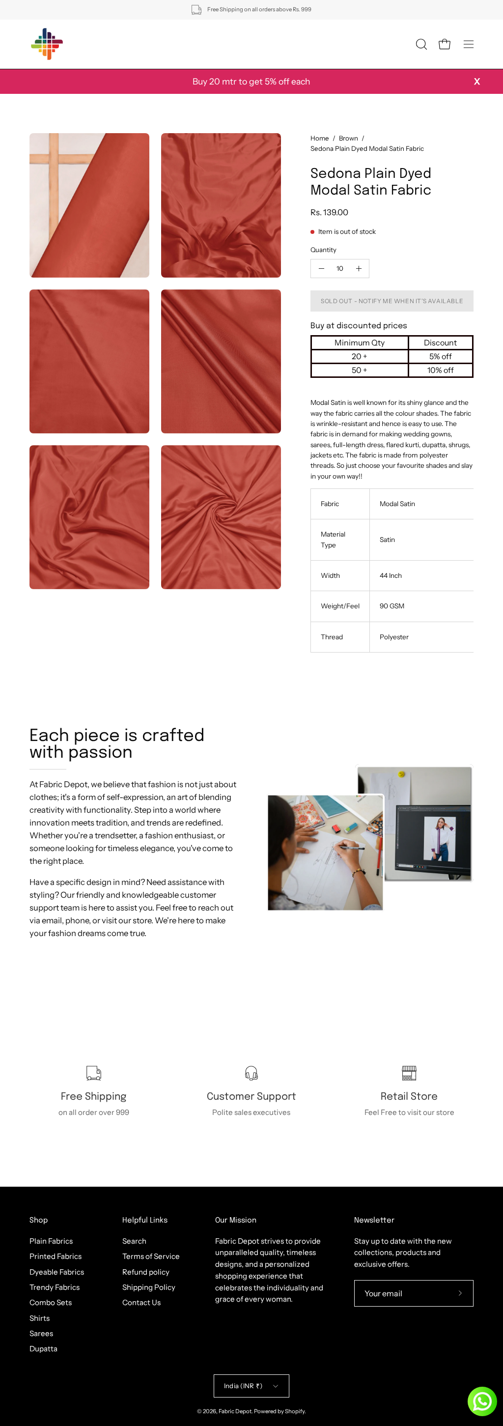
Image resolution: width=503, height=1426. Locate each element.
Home (319, 138)
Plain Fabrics (51, 1241)
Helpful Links (145, 1221)
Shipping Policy (148, 1287)
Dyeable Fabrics (56, 1271)
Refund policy (145, 1271)
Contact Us (141, 1302)
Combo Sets (50, 1302)
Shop (38, 1221)
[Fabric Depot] (46, 44)
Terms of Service (151, 1256)
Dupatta (43, 1348)
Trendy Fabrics (54, 1287)
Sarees (41, 1333)
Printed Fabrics (55, 1256)
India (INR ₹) (243, 1386)
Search (134, 1241)
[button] (420, 44)
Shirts (39, 1317)
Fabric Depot (235, 1411)
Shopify (295, 1411)
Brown (348, 138)
